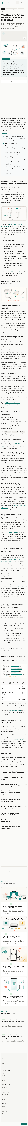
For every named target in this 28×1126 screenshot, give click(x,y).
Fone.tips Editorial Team (7, 36)
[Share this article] (24, 38)
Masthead (4, 1111)
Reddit (4, 872)
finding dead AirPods (15, 710)
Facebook (19, 869)
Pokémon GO (5, 1094)
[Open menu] (25, 2)
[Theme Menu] (21, 2)
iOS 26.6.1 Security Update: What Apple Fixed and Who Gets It (13, 997)
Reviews (4, 1080)
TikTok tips (4, 1089)
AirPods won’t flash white (12, 403)
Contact (4, 1113)
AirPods (3, 11)
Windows (4, 1066)
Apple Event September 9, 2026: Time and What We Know (12, 907)
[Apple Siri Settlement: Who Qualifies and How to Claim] (14, 954)
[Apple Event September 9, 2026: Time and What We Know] (14, 894)
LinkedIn (11, 872)
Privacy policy (11, 1124)
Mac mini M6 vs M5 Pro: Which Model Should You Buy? (12, 937)
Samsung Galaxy (5, 1097)
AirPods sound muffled (18, 586)
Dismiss (24, 1124)
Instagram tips (5, 1092)
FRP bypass (4, 1099)
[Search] (17, 2)
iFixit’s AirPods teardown (14, 532)
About (3, 1106)
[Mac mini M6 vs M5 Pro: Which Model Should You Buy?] (14, 924)
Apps (3, 1073)
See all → (3, 884)
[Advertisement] (14, 100)
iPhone (3, 9)
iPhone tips (4, 1087)
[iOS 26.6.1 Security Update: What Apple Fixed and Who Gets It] (14, 984)
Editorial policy (5, 1108)
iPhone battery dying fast (17, 739)
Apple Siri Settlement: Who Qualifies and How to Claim (14, 967)
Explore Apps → (5, 1014)
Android (4, 1061)
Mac (3, 1063)
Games (3, 1075)
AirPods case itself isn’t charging (14, 271)
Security (4, 1077)
